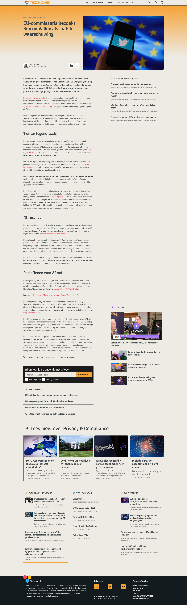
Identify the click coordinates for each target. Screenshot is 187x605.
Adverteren (138, 588)
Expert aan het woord (40, 493)
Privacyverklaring (141, 598)
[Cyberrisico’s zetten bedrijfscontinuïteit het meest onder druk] (125, 504)
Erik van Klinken (32, 479)
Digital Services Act (36, 357)
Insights (122, 3)
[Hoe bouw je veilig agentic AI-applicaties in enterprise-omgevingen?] (125, 520)
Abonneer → (84, 374)
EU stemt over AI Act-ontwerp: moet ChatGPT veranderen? (54, 295)
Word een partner (140, 585)
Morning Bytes (35, 379)
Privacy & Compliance (37, 18)
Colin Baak (136, 477)
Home (86, 3)
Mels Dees (64, 479)
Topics (109, 3)
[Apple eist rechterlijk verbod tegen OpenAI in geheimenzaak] (111, 446)
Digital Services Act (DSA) (36, 98)
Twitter (71, 357)
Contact (136, 593)
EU (45, 357)
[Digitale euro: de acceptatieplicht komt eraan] (147, 446)
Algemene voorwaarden (143, 596)
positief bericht (29, 243)
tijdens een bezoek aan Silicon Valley (37, 106)
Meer (134, 3)
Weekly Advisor (52, 379)
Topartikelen (97, 3)
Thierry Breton (63, 357)
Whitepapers (131, 493)
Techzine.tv (120, 307)
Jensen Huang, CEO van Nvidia (66, 289)
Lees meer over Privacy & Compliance (70, 428)
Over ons (136, 591)
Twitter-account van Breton (54, 233)
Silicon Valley (51, 357)
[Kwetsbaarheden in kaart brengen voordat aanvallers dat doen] (29, 503)
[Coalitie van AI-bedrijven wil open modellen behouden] (76, 446)
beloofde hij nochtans (58, 196)
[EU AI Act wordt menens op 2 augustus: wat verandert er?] (40, 446)
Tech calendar (84, 493)
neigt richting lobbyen (31, 312)
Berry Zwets (100, 479)
